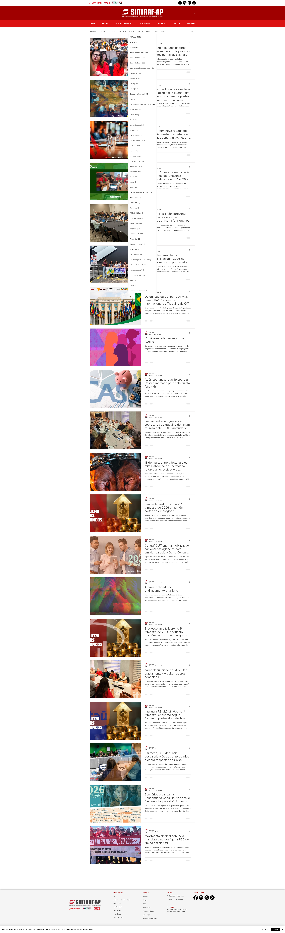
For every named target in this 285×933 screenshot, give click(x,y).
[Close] (282, 929)
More (172, 31)
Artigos (112, 31)
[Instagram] (184, 3)
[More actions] (190, 42)
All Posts (93, 31)
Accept (275, 929)
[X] (194, 3)
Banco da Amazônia (126, 31)
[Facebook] (180, 3)
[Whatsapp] (189, 3)
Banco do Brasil (144, 31)
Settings (265, 929)
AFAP (103, 31)
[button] (105, 23)
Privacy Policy (88, 929)
